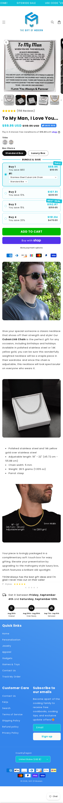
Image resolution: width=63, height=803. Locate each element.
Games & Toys (11, 664)
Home (5, 633)
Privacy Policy (10, 732)
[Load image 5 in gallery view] (55, 100)
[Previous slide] (25, 587)
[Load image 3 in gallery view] (32, 100)
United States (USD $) (30, 759)
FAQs (5, 702)
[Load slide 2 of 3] (31, 587)
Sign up (47, 736)
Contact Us (9, 670)
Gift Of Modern (35, 781)
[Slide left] (2, 100)
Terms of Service (12, 714)
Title (5, 137)
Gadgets (7, 658)
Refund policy (10, 726)
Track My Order (11, 676)
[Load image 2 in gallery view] (20, 100)
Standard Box (14, 153)
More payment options (31, 247)
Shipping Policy (11, 720)
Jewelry (6, 645)
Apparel (6, 652)
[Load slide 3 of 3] (34, 587)
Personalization (11, 639)
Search (6, 708)
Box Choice (8, 148)
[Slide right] (61, 100)
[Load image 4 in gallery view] (43, 100)
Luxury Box (38, 153)
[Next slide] (37, 587)
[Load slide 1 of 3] (29, 587)
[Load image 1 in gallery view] (9, 100)
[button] (3, 22)
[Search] (52, 22)
